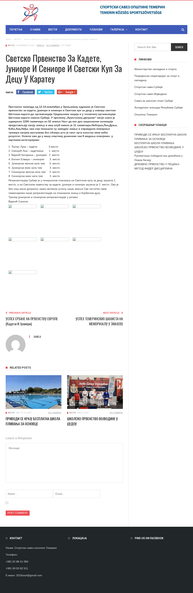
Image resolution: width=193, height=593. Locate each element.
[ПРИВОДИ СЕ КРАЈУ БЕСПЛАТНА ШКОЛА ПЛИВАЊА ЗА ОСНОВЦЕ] (33, 392)
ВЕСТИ (52, 29)
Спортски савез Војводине (150, 93)
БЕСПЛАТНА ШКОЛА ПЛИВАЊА (154, 143)
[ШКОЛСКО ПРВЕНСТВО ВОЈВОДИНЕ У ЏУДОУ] (95, 392)
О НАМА (35, 29)
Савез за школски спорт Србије (153, 100)
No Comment (53, 45)
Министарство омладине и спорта (155, 69)
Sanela (40, 45)
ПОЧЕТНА (16, 29)
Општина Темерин (145, 114)
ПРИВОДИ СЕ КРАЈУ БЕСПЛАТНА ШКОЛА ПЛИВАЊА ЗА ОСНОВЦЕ (33, 421)
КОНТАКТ (141, 29)
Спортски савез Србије (148, 86)
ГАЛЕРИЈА (117, 29)
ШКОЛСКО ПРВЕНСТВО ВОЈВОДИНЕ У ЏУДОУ (92, 421)
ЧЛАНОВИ (96, 29)
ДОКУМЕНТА (73, 29)
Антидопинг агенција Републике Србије (158, 107)
